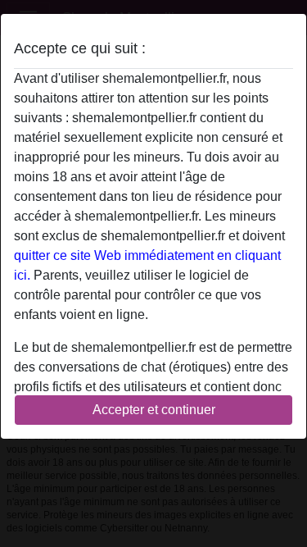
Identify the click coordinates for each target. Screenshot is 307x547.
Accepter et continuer (154, 410)
